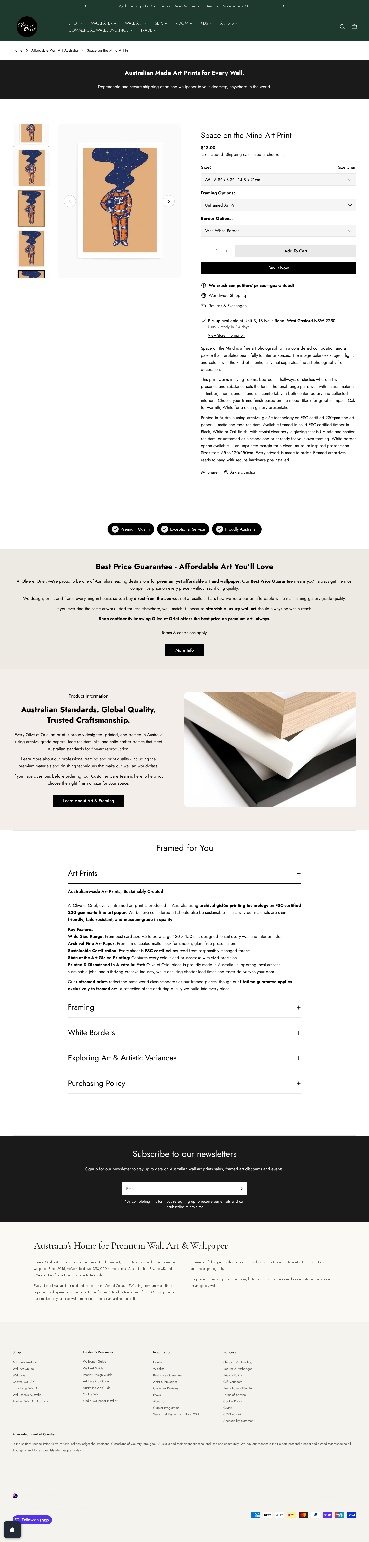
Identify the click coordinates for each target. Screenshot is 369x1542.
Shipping (234, 154)
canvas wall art (146, 1262)
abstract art (300, 1262)
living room (223, 1279)
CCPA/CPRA (232, 1414)
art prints (128, 1262)
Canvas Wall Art (23, 1381)
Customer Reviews (165, 1388)
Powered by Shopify (73, 1509)
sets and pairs (312, 1279)
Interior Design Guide (97, 1374)
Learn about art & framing (88, 801)
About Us (159, 1401)
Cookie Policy (232, 1401)
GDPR (227, 1407)
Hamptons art (319, 1262)
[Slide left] (70, 201)
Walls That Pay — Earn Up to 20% (176, 1414)
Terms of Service (234, 1394)
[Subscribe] (241, 1188)
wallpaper (164, 1292)
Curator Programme (166, 1407)
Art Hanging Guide (96, 1381)
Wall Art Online (23, 1368)
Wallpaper (19, 1375)
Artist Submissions (165, 1381)
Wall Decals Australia (27, 1394)
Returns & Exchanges (228, 306)
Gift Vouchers (232, 1381)
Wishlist (158, 1368)
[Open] (12, 1529)
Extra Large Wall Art (26, 1388)
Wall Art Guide (93, 1368)
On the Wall (91, 1394)
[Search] (342, 27)
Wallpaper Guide (94, 1361)
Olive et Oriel (41, 1509)
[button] (85, 6)
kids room (270, 1279)
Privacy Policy (232, 1375)
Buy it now (278, 268)
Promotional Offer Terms (240, 1388)
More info (184, 650)
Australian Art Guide (97, 1387)
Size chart (347, 167)
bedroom (239, 1279)
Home (17, 50)
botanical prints (280, 1262)
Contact (158, 1362)
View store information (226, 335)
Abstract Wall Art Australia (30, 1401)
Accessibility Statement (238, 1420)
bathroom (254, 1279)
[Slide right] (169, 201)
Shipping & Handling (237, 1362)
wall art (115, 1262)
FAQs (157, 1394)
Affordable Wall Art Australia (54, 50)
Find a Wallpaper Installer (100, 1400)
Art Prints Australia (25, 1362)
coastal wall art (258, 1262)
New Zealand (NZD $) (39, 1496)
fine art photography (210, 1268)
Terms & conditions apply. (185, 633)
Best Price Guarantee (167, 1375)
